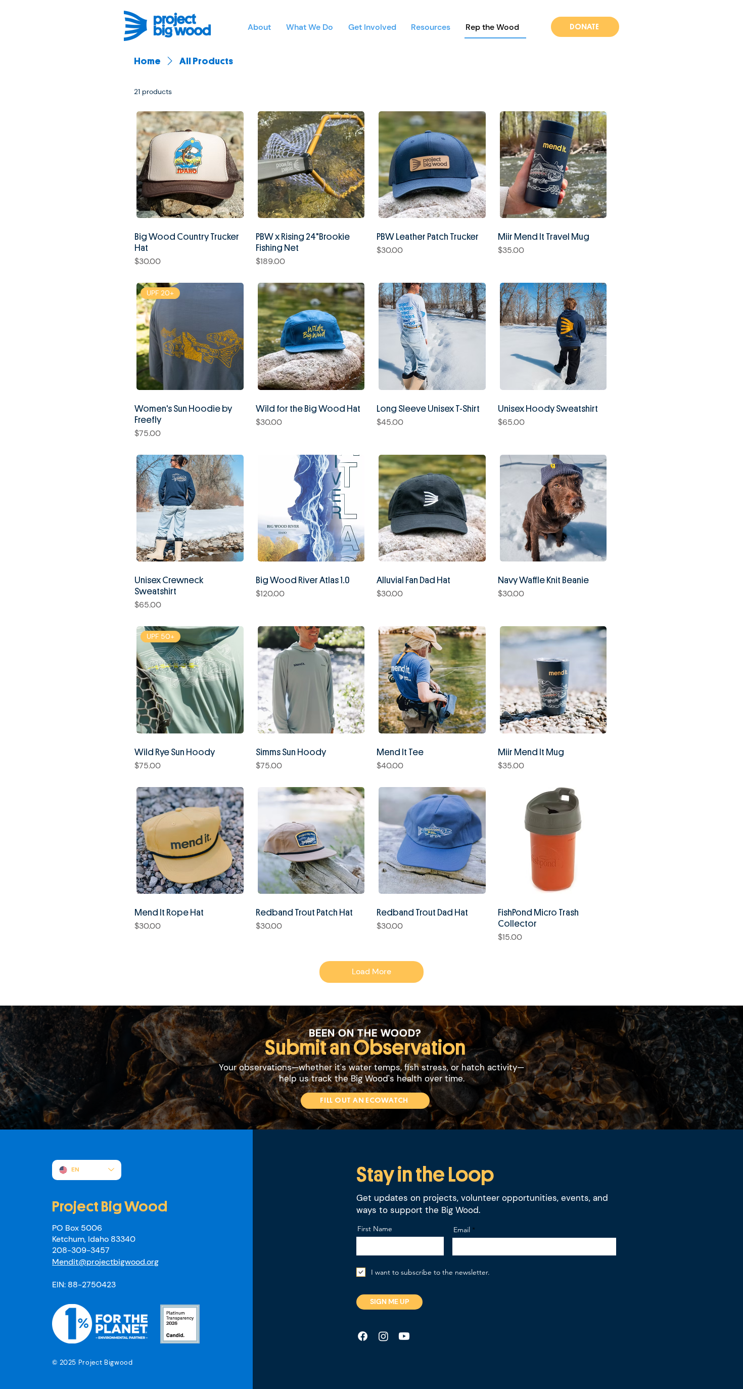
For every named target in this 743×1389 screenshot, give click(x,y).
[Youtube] (404, 1336)
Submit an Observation (365, 1047)
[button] (312, 27)
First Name (374, 1228)
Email (461, 1229)
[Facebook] (362, 1336)
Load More (371, 971)
